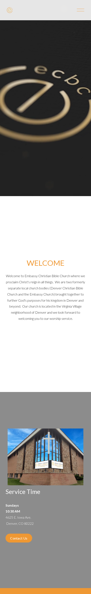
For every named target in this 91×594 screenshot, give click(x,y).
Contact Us (18, 538)
